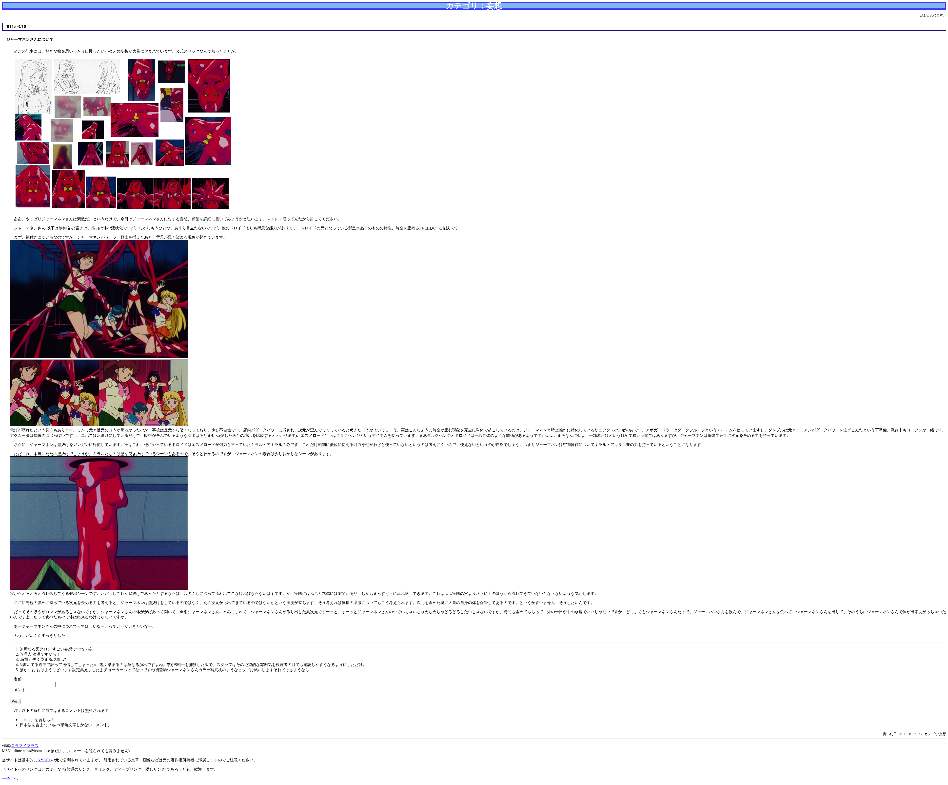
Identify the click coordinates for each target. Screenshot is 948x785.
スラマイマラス (25, 746)
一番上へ (10, 778)
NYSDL (44, 760)
